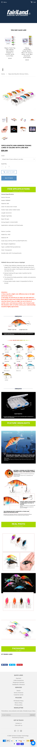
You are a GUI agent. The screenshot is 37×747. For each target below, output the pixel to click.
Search (18, 690)
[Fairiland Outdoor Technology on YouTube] (21, 731)
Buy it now (9, 178)
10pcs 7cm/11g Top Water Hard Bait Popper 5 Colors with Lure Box (9, 52)
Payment (18, 678)
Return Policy (18, 702)
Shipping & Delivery (18, 682)
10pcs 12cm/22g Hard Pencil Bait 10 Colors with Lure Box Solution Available (27, 52)
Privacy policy (18, 705)
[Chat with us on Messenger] (33, 743)
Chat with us (18, 725)
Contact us (18, 723)
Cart (34, 2)
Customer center (18, 694)
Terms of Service (18, 692)
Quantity (4, 164)
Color (3, 155)
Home (3, 74)
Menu (5, 2)
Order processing (18, 680)
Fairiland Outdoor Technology (19, 735)
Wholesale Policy (18, 700)
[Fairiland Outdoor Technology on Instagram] (18, 731)
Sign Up (32, 715)
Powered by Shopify (18, 737)
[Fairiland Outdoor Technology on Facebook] (15, 731)
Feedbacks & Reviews (18, 684)
